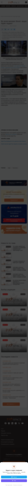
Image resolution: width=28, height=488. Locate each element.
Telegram (15, 477)
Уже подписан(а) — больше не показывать (14, 485)
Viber (15, 480)
